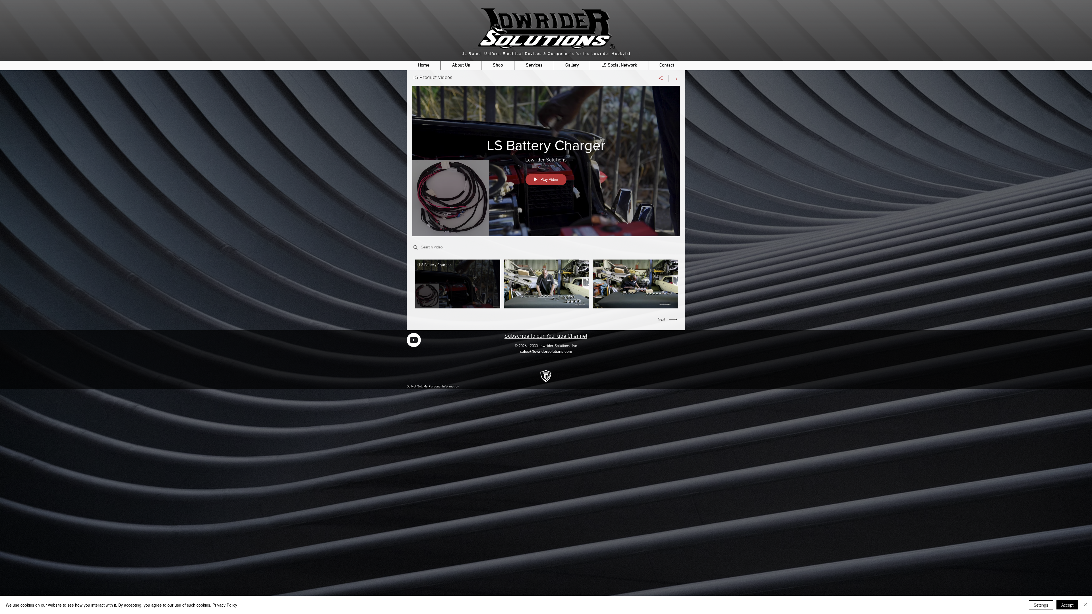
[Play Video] (458, 284)
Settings (1041, 605)
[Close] (1085, 604)
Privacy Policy (224, 605)
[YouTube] (414, 340)
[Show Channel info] (674, 78)
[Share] (661, 78)
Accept (1067, 605)
